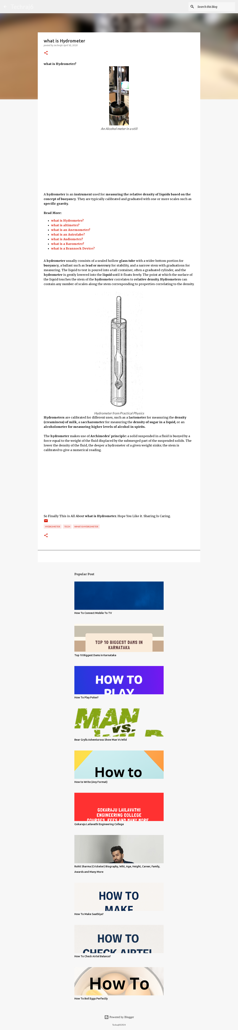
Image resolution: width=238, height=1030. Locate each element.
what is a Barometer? (67, 244)
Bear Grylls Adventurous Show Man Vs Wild (100, 739)
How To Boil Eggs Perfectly (91, 998)
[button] (46, 53)
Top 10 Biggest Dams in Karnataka (95, 655)
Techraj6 (22, 6)
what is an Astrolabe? (68, 234)
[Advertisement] (119, 166)
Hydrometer (52, 526)
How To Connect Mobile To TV (93, 612)
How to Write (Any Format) (90, 781)
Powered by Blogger (121, 1017)
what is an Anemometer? (70, 230)
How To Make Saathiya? (89, 914)
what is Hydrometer (86, 526)
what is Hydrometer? (67, 220)
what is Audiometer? (67, 239)
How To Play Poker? (86, 697)
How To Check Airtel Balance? (92, 956)
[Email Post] (46, 522)
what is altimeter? (65, 225)
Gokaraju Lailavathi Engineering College (99, 824)
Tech (67, 526)
